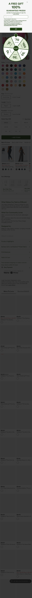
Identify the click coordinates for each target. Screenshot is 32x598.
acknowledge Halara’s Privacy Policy (10, 25)
